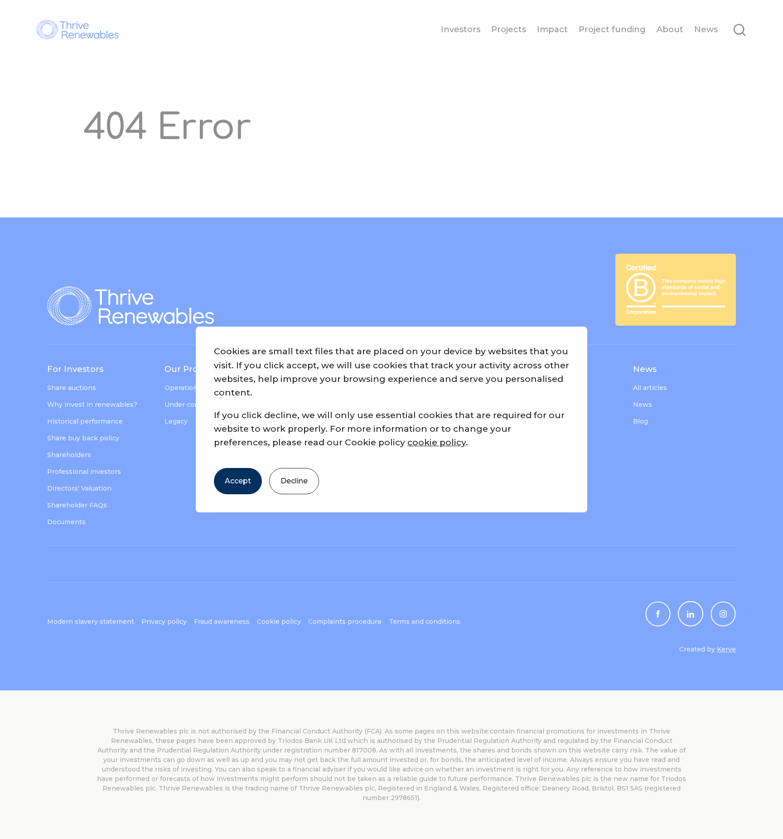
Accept (238, 481)
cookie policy (436, 442)
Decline (294, 481)
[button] (391, 419)
